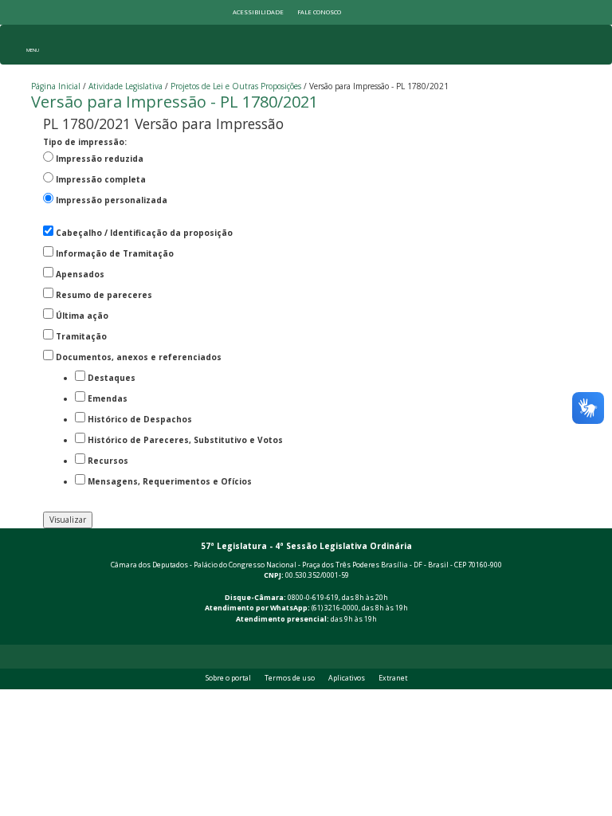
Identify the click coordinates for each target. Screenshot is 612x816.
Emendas (108, 398)
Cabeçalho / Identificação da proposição (144, 232)
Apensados (80, 274)
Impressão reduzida (99, 158)
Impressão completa (101, 179)
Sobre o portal (228, 678)
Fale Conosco (319, 12)
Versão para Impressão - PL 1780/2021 (174, 101)
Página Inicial (55, 86)
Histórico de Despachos (140, 419)
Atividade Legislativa (125, 86)
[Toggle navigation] (32, 44)
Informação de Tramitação (115, 253)
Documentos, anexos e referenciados (139, 357)
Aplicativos (346, 678)
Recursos (108, 460)
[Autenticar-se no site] (578, 635)
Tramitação (81, 336)
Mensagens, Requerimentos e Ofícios (170, 481)
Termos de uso (290, 678)
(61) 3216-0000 (335, 608)
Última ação (82, 315)
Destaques (111, 377)
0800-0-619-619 (313, 597)
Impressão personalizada (111, 200)
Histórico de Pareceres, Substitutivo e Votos (185, 439)
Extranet (393, 678)
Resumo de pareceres (104, 294)
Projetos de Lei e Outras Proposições (236, 86)
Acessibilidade (258, 12)
